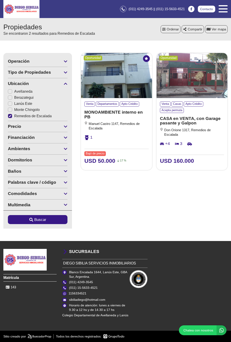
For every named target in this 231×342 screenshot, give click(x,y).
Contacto (206, 9)
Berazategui (24, 97)
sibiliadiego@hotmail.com (87, 299)
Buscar (40, 220)
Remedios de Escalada (33, 116)
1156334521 (77, 293)
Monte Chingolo (27, 110)
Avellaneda (23, 91)
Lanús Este (23, 104)
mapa (222, 29)
